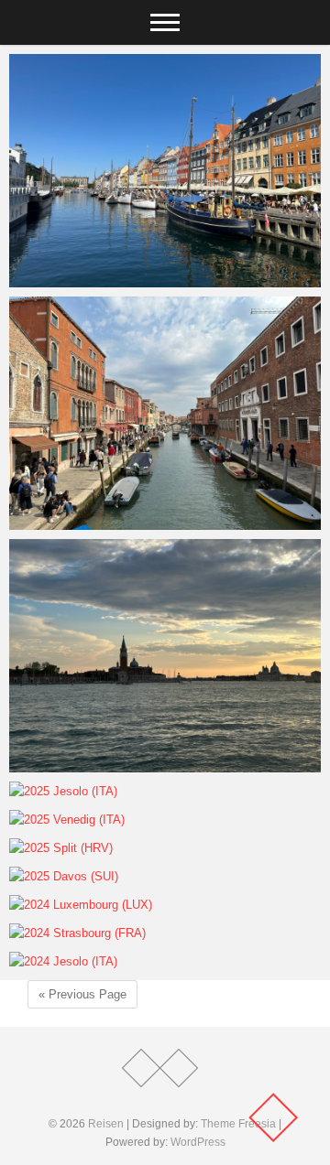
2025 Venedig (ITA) (87, 820)
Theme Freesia (238, 1123)
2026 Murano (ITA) (86, 521)
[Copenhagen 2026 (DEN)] (165, 170)
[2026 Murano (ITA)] (165, 413)
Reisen (106, 1123)
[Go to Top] (273, 1117)
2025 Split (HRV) (80, 849)
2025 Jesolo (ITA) (82, 792)
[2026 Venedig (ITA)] (165, 655)
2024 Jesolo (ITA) (82, 962)
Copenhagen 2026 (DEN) (106, 278)
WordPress (198, 1142)
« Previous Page (82, 994)
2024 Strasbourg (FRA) (101, 934)
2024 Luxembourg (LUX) (105, 905)
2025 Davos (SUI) (82, 877)
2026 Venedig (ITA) (87, 763)
